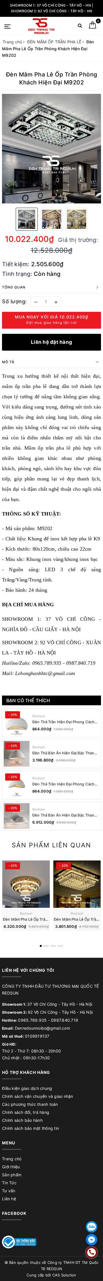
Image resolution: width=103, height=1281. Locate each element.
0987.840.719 (64, 1020)
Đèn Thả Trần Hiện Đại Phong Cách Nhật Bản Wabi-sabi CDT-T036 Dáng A (64, 784)
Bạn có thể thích (28, 700)
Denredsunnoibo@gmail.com (42, 1028)
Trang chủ (11, 1158)
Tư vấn (8, 1190)
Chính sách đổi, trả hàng (25, 1112)
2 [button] (46, 946)
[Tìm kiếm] (80, 26)
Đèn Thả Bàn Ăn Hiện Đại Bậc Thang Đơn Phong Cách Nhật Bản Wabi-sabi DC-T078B (65, 753)
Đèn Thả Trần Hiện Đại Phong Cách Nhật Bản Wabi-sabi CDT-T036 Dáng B (64, 722)
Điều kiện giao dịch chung (27, 1088)
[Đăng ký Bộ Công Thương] (19, 1241)
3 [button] (53, 946)
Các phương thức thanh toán (30, 1104)
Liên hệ (9, 1198)
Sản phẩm (11, 1174)
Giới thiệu (11, 1166)
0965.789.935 (32, 1020)
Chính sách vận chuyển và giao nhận (37, 1096)
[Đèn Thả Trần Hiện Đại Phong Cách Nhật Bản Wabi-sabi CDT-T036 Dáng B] (16, 723)
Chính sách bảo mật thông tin (30, 1128)
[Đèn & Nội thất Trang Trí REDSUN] (41, 26)
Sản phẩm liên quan (51, 845)
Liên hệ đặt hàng (51, 342)
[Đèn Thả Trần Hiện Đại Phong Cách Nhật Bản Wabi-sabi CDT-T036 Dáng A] (16, 785)
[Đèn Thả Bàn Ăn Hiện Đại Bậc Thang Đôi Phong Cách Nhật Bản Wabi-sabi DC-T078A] (16, 816)
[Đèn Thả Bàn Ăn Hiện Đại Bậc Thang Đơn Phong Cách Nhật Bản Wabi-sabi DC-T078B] (16, 754)
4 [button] (60, 946)
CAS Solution (64, 1275)
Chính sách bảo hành (22, 1120)
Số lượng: (14, 301)
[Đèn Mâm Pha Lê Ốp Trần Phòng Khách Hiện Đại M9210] (26, 884)
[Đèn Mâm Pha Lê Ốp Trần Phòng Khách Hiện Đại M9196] (77, 884)
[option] (51, 148)
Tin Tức (9, 1182)
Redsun (38, 716)
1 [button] (41, 946)
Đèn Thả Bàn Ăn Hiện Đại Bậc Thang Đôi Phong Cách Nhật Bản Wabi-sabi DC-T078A (64, 815)
